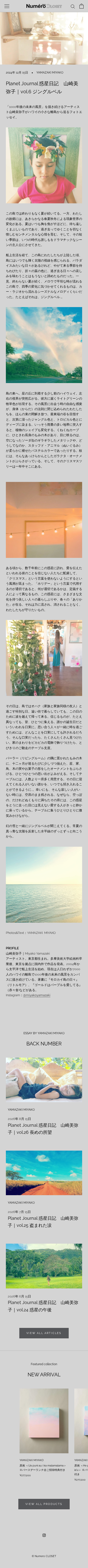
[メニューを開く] (6, 6)
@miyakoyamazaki (36, 995)
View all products (43, 1504)
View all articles (43, 1333)
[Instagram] (44, 1535)
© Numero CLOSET (44, 1556)
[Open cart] (81, 6)
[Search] (73, 6)
